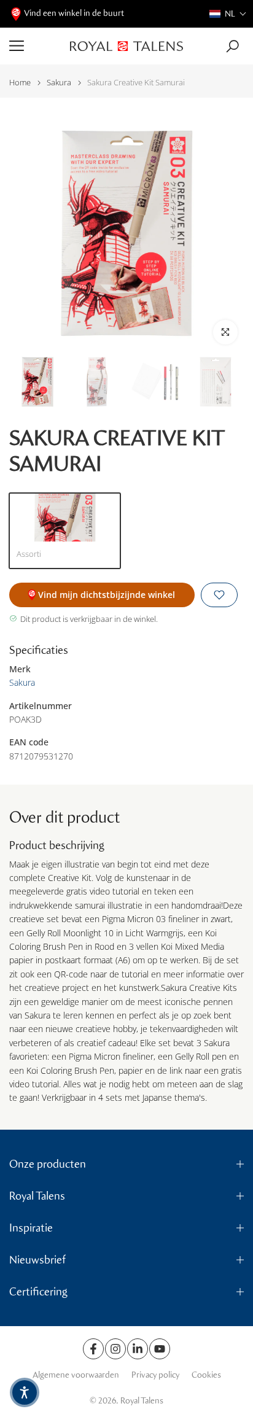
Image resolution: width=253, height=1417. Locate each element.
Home (20, 83)
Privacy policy (155, 1375)
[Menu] (35, 46)
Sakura (59, 83)
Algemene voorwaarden (76, 1375)
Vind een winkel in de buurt (74, 13)
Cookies (206, 1375)
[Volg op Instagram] (115, 1348)
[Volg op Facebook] (93, 1348)
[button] (228, 14)
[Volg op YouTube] (159, 1348)
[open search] (232, 46)
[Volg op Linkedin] (137, 1348)
